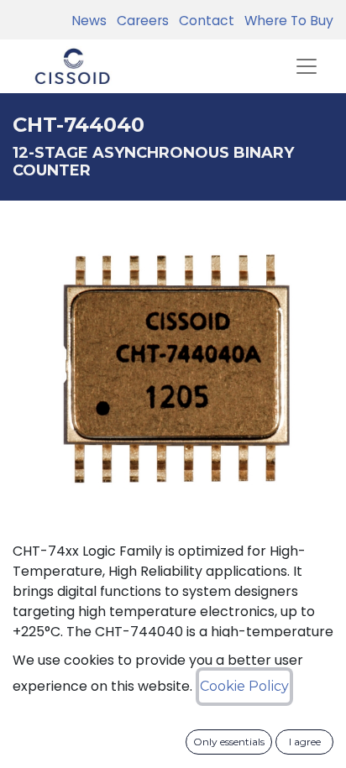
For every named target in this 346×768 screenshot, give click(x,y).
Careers (139, 20)
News (89, 20)
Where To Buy (285, 20)
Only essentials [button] (229, 741)
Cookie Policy (244, 686)
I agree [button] (305, 741)
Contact (203, 20)
